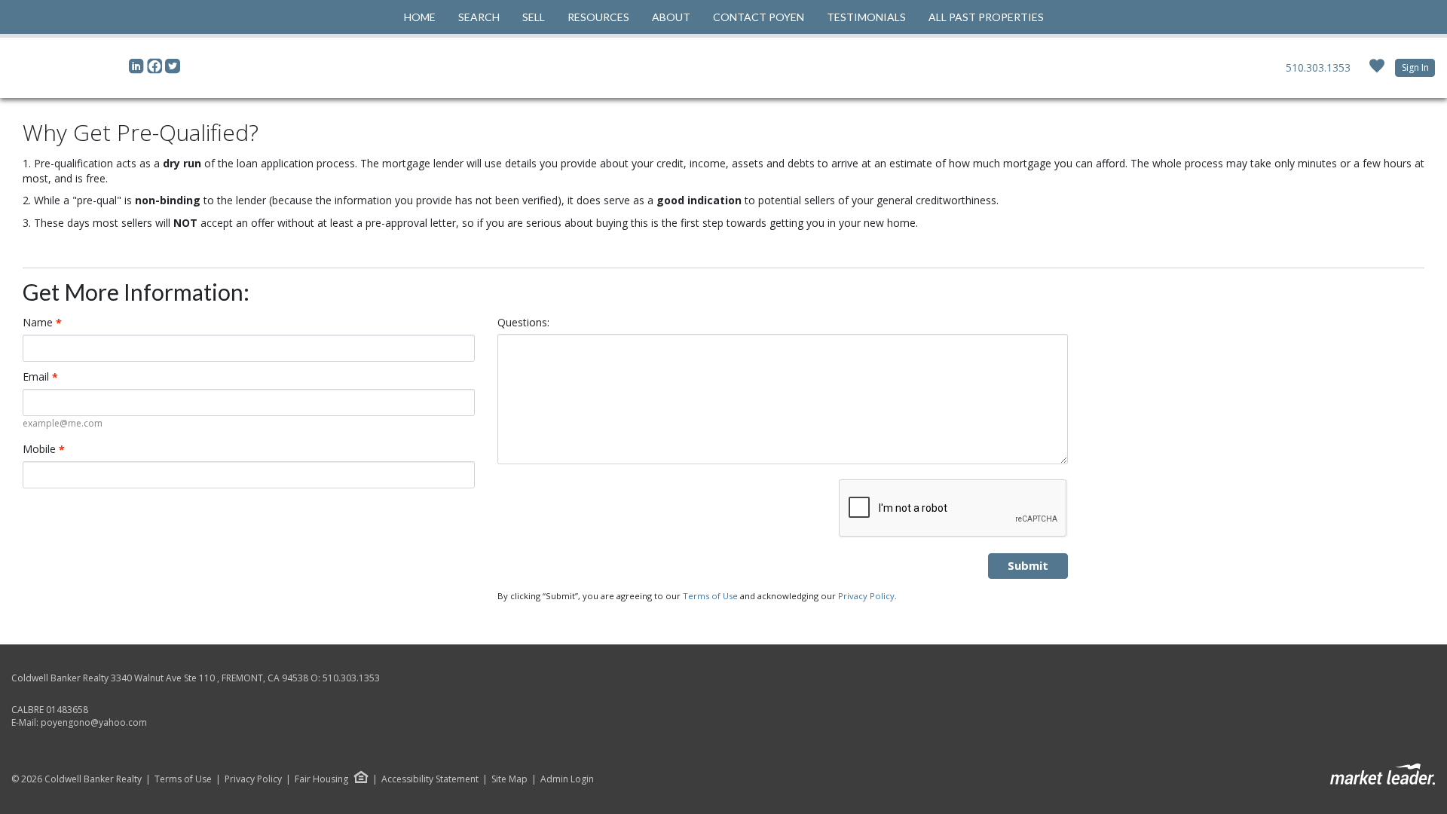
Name (42, 322)
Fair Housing (321, 779)
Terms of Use (710, 595)
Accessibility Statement (430, 779)
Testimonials (866, 17)
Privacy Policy (866, 595)
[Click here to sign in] (1377, 70)
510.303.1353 (1318, 67)
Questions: (523, 322)
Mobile (44, 449)
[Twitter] (172, 70)
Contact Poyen (758, 17)
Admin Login (567, 779)
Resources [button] (598, 17)
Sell (533, 17)
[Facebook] (156, 70)
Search (479, 17)
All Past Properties (986, 17)
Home (420, 17)
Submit (1028, 565)
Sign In (1415, 67)
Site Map (509, 779)
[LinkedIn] (138, 70)
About (671, 17)
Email (40, 376)
